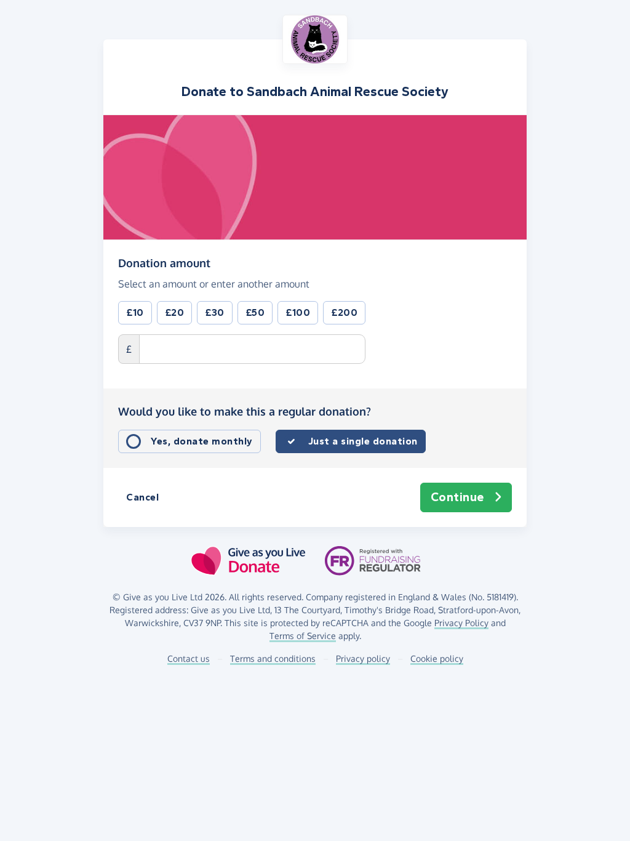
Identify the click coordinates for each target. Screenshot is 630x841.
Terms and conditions (273, 658)
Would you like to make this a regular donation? (244, 411)
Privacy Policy (461, 623)
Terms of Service (302, 635)
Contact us (188, 658)
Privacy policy (363, 658)
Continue (457, 497)
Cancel (142, 497)
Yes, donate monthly (202, 441)
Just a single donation (363, 441)
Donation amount (164, 263)
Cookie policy (436, 658)
